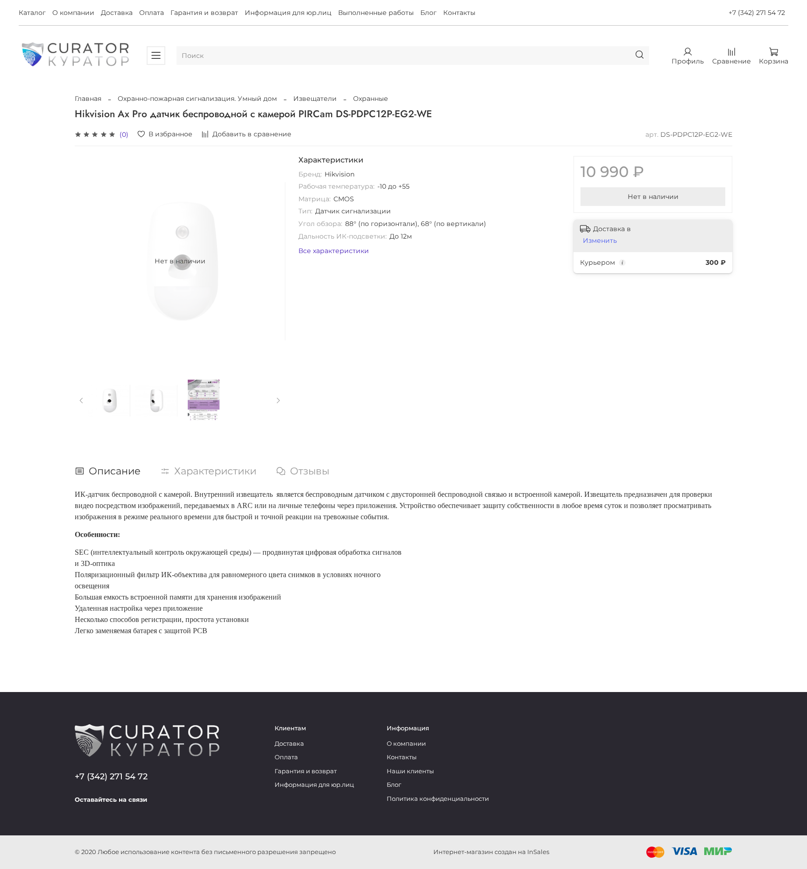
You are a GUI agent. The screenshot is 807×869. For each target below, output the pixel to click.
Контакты (459, 12)
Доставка (117, 12)
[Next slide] (272, 261)
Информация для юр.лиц (288, 12)
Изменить (600, 240)
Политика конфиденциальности (438, 798)
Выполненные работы (376, 12)
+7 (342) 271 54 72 (757, 12)
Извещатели (315, 98)
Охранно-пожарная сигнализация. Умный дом (197, 98)
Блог (428, 12)
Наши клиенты (410, 771)
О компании (73, 12)
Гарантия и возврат (204, 12)
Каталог (32, 12)
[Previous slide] (88, 261)
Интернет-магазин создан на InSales (491, 851)
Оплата (151, 12)
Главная (88, 98)
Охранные (370, 98)
